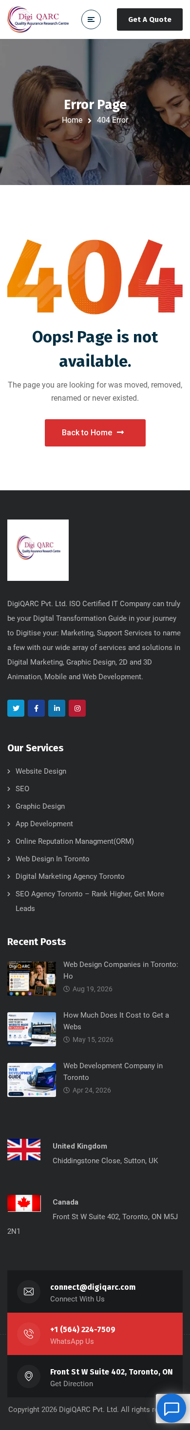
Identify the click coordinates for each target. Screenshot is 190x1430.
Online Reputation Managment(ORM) (75, 841)
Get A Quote (149, 19)
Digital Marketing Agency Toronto (70, 876)
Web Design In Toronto (53, 858)
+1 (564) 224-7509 (82, 1329)
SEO (22, 788)
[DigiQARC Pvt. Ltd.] (38, 19)
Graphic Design (40, 806)
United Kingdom (80, 1146)
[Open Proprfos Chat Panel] (171, 1408)
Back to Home (87, 432)
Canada (65, 1202)
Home (72, 120)
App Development (44, 823)
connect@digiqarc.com (92, 1287)
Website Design (41, 771)
